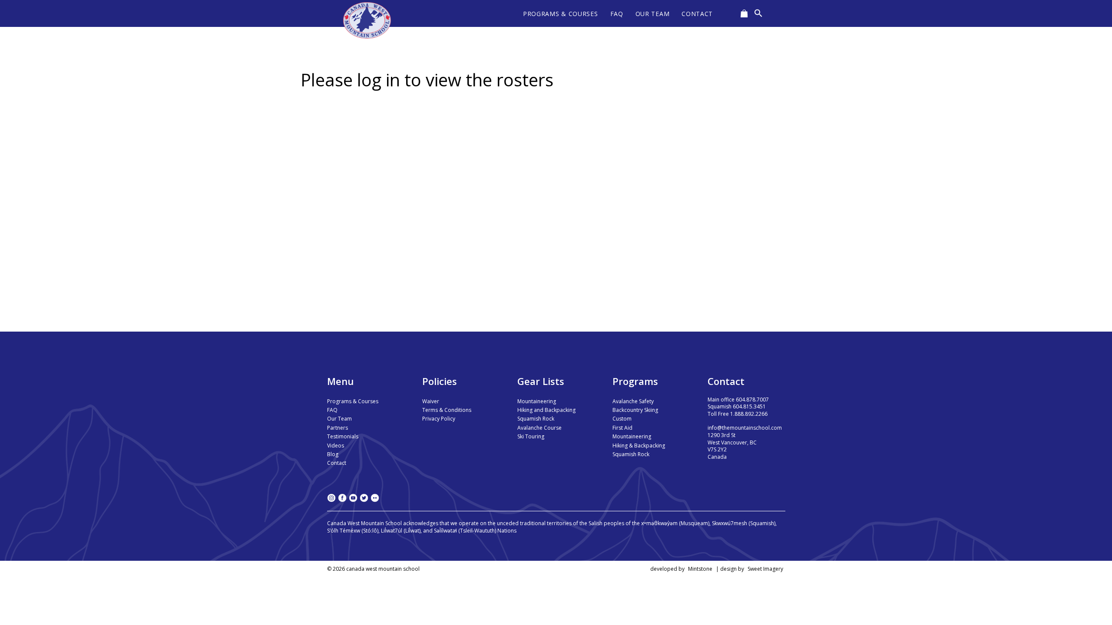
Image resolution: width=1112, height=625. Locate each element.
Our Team (339, 418)
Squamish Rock (535, 418)
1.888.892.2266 (749, 414)
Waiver (430, 401)
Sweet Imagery (765, 568)
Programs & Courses (352, 401)
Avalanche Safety (633, 401)
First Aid (622, 427)
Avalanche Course (539, 427)
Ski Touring (530, 436)
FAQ (332, 410)
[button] (758, 13)
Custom (622, 418)
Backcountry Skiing (635, 410)
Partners (337, 427)
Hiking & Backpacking (638, 445)
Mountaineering (536, 401)
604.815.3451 (749, 406)
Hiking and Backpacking (546, 410)
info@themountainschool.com (745, 427)
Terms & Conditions (446, 410)
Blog (332, 454)
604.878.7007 (752, 399)
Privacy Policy (438, 418)
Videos (335, 445)
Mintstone (700, 568)
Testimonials (342, 436)
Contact (336, 463)
